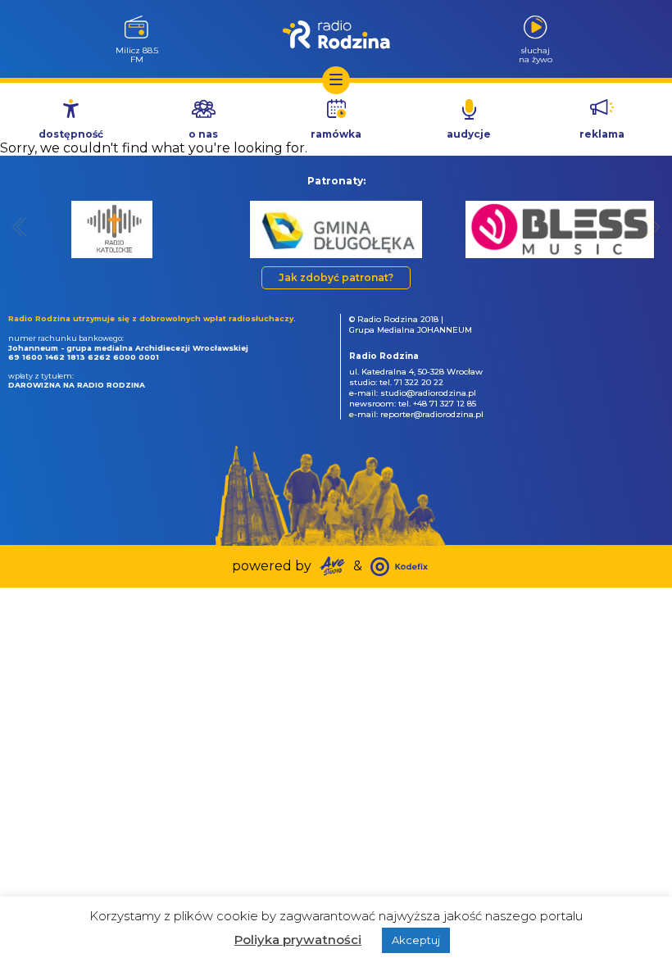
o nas (203, 134)
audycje (469, 134)
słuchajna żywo (535, 54)
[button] (20, 227)
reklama (601, 134)
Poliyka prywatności (297, 939)
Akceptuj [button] (416, 940)
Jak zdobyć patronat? (336, 277)
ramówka (336, 134)
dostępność (71, 134)
